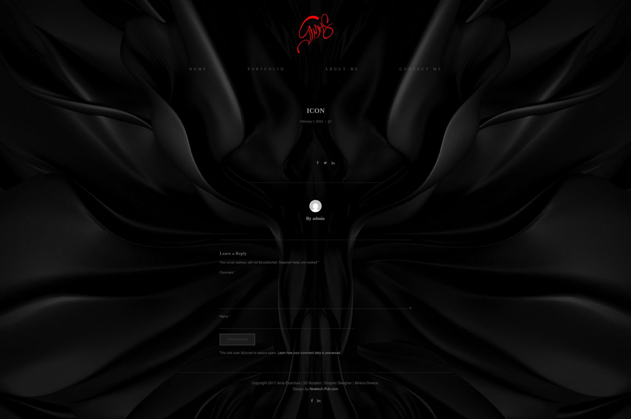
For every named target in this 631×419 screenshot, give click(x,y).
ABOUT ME (342, 69)
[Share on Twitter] (325, 162)
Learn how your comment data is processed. (309, 352)
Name (225, 316)
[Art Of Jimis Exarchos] (315, 33)
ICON (316, 110)
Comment (228, 272)
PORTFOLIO (266, 69)
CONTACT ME (421, 69)
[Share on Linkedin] (333, 162)
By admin (315, 218)
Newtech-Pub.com (324, 388)
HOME (198, 69)
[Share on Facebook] (317, 162)
